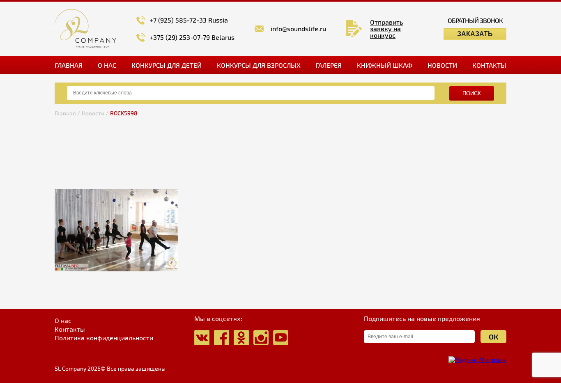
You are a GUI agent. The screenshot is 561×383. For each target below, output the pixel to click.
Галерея (328, 65)
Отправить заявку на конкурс (386, 29)
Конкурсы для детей (166, 65)
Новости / (95, 113)
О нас (107, 65)
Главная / (67, 113)
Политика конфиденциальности (104, 338)
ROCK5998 (124, 113)
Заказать (475, 33)
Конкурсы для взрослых (259, 65)
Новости (442, 65)
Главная (69, 65)
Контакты (489, 65)
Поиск (471, 93)
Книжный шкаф (384, 65)
